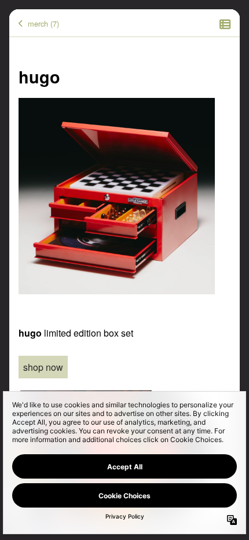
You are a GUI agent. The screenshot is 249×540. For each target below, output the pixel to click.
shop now (43, 367)
